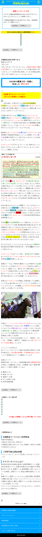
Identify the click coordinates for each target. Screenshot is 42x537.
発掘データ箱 (7, 377)
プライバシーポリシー (8, 515)
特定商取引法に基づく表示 (10, 526)
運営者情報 (5, 520)
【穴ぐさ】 (5, 64)
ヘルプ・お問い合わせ (8, 531)
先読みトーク (6, 360)
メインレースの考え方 (9, 348)
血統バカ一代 (7, 374)
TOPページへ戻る (21, 503)
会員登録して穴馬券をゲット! (21, 25)
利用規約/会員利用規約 (9, 510)
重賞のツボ (7, 372)
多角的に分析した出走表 (10, 335)
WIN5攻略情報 (8, 382)
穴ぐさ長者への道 (9, 379)
